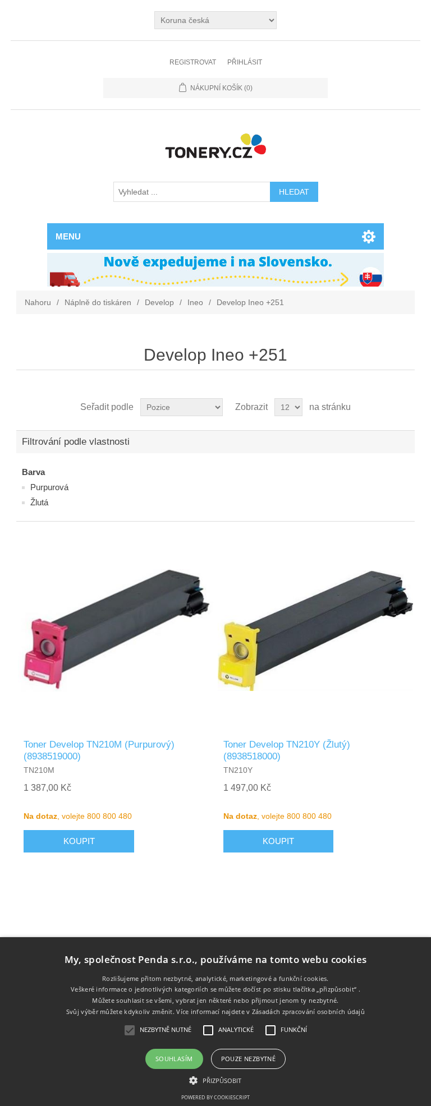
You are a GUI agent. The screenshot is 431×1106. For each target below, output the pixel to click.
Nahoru (38, 302)
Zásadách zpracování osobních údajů (308, 1011)
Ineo (195, 302)
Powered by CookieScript (215, 1097)
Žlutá (39, 502)
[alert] (215, 1021)
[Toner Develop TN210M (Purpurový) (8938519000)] (115, 630)
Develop (159, 302)
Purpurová (49, 487)
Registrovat (192, 62)
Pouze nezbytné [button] (248, 1058)
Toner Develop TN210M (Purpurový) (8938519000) (99, 750)
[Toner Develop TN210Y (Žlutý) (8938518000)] (315, 630)
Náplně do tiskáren (98, 302)
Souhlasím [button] (174, 1058)
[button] (215, 1080)
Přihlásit (244, 62)
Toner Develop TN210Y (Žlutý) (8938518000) (286, 750)
